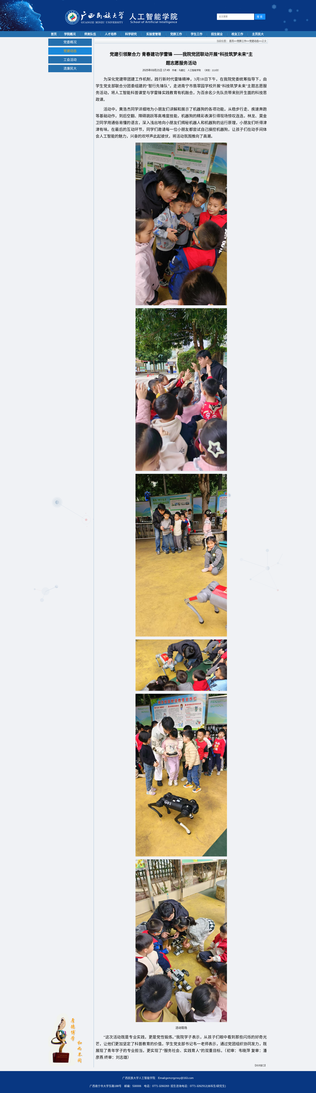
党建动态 (70, 51)
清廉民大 (70, 68)
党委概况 (70, 42)
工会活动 (70, 60)
